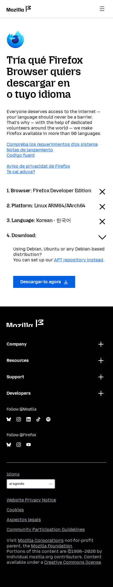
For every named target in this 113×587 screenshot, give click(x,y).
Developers (19, 393)
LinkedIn (28, 419)
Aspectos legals (24, 519)
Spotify (48, 419)
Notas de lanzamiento (30, 149)
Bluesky (9, 419)
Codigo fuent (21, 155)
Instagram (18, 419)
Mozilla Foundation (51, 545)
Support (15, 376)
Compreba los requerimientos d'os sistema (52, 144)
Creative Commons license (72, 562)
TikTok (38, 419)
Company (17, 344)
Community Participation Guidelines (46, 529)
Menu (102, 8)
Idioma (13, 474)
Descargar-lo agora (41, 281)
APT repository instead (78, 259)
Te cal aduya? (21, 171)
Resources (18, 360)
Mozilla (25, 323)
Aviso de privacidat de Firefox (38, 166)
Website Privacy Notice (31, 500)
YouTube (28, 445)
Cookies (15, 509)
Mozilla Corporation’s (41, 540)
